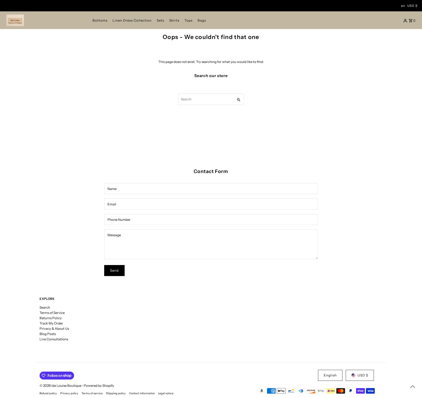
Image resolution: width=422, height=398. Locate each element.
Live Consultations (54, 339)
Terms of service (92, 393)
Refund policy (48, 393)
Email (111, 204)
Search (45, 307)
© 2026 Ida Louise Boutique (61, 385)
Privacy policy (69, 393)
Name (111, 189)
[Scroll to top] (413, 386)
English (330, 375)
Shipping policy (116, 393)
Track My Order (51, 323)
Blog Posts (48, 334)
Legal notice (165, 393)
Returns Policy (51, 318)
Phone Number (119, 219)
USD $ (412, 6)
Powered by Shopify (99, 385)
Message (114, 235)
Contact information (142, 393)
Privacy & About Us (54, 328)
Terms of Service (52, 313)
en (403, 6)
